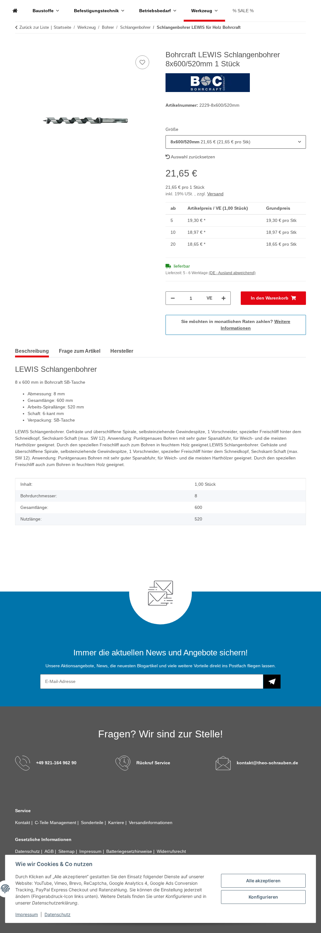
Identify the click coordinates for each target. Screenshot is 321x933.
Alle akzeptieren (263, 880)
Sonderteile (93, 822)
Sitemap (67, 851)
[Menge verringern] (173, 298)
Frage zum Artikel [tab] (79, 351)
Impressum (26, 914)
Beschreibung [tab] (32, 351)
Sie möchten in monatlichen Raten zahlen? (235, 325)
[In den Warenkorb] (20, 47)
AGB (50, 851)
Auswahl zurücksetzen (192, 156)
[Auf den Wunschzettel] (142, 62)
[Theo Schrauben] (15, 11)
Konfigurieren (263, 897)
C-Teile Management (56, 822)
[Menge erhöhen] (223, 298)
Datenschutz (58, 914)
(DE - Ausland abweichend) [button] (232, 273)
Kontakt (23, 822)
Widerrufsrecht (171, 851)
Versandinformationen (150, 822)
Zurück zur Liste (34, 27)
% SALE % (243, 10)
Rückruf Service (153, 762)
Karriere (116, 822)
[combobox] (236, 142)
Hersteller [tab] (121, 351)
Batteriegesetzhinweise (129, 851)
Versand (215, 193)
